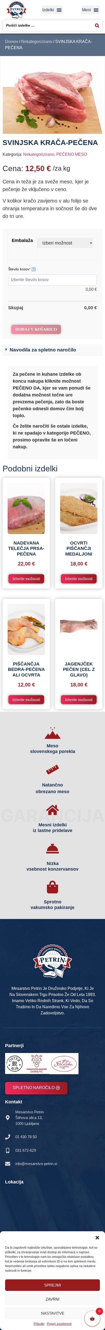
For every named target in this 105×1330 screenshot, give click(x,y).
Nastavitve (52, 1313)
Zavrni (52, 1299)
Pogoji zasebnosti (59, 1324)
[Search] (97, 25)
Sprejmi (52, 1285)
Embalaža (22, 240)
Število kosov (27, 267)
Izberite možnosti (26, 579)
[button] (97, 1237)
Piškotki (39, 1324)
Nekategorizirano (36, 41)
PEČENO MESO (71, 154)
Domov (11, 41)
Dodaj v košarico (36, 329)
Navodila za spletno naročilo (43, 349)
